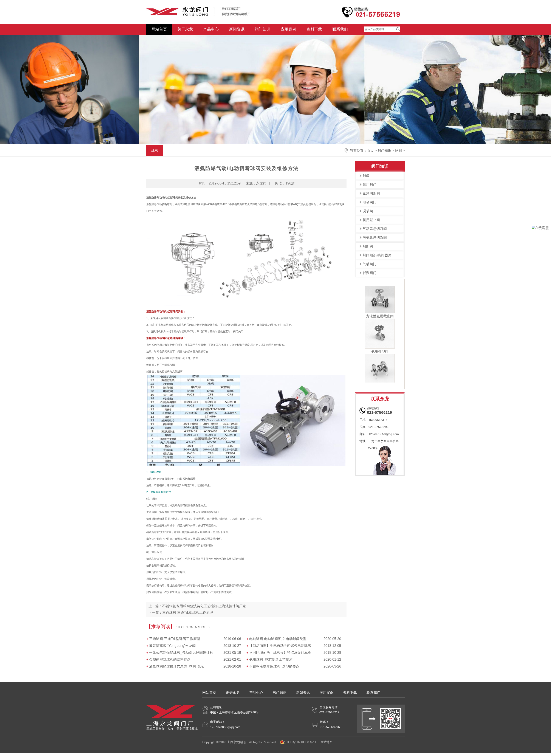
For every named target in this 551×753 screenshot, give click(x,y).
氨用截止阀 (371, 220)
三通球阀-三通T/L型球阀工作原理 (187, 612)
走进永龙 (233, 692)
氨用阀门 (369, 184)
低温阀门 (369, 273)
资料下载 (314, 29)
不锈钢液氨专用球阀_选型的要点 (274, 666)
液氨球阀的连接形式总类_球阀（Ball (177, 666)
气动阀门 (369, 264)
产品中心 (211, 29)
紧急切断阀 (371, 193)
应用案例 (288, 29)
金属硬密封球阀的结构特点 (169, 659)
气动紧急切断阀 (375, 229)
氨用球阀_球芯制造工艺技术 (271, 659)
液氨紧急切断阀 (375, 237)
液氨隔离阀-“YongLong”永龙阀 (172, 646)
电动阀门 (369, 202)
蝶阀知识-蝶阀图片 (377, 255)
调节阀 (368, 211)
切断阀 (368, 246)
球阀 (398, 150)
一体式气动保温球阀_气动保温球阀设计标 (181, 652)
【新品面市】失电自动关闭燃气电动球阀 (280, 646)
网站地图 (326, 742)
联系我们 (340, 29)
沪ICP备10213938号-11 (300, 742)
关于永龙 (185, 29)
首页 (370, 150)
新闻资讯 (237, 29)
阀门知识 (262, 29)
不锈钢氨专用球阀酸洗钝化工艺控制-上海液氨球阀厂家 (204, 606)
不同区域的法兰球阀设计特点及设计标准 (280, 652)
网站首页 (159, 29)
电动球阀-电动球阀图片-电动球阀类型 (277, 639)
